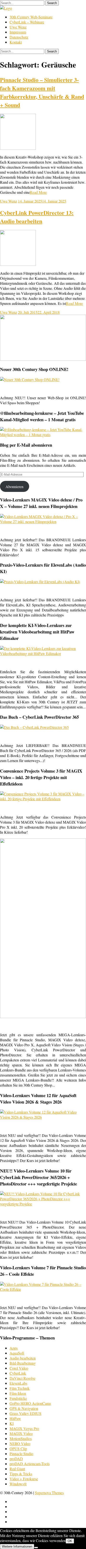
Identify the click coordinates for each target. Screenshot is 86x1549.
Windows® (18, 1483)
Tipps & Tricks (21, 1473)
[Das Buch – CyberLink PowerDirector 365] (34, 727)
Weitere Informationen (17, 1546)
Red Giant (17, 1468)
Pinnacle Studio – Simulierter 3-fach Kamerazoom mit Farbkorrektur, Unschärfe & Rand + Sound (42, 92)
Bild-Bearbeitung (23, 1363)
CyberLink (18, 1373)
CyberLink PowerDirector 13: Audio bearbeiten (37, 216)
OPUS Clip (18, 1448)
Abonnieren (14, 486)
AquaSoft (17, 1352)
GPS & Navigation (24, 1408)
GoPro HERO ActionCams (30, 1403)
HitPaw (15, 1418)
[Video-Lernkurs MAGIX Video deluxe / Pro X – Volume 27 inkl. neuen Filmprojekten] (43, 521)
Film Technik (20, 1388)
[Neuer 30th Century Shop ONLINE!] (29, 379)
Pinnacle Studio (21, 1453)
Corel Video (19, 1368)
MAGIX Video (21, 1433)
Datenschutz (19, 37)
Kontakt (16, 42)
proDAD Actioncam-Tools (30, 1463)
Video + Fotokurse (24, 1478)
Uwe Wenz (18, 26)
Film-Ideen (18, 1393)
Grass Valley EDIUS (25, 1413)
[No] (36, 1547)
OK (70, 1541)
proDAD (16, 1458)
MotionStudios (21, 1438)
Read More (38, 192)
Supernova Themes (49, 1492)
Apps (14, 1347)
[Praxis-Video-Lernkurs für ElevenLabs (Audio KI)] (40, 581)
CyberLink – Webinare (27, 21)
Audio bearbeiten (23, 1358)
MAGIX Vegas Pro (24, 1428)
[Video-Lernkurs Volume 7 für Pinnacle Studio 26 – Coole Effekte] (43, 1289)
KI (12, 1423)
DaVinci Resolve (22, 1378)
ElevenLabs (18, 1383)
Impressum (18, 31)
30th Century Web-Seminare (31, 16)
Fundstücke (18, 1398)
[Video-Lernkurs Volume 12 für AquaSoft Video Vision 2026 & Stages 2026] (43, 1117)
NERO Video (20, 1443)
